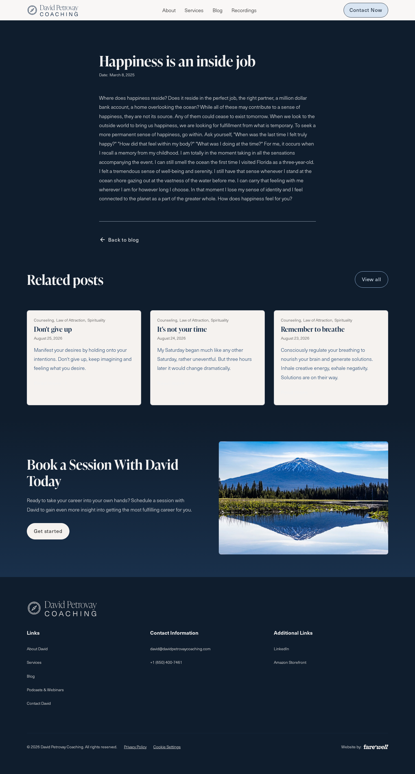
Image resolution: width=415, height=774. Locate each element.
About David (37, 648)
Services (194, 10)
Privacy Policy (135, 746)
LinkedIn (281, 648)
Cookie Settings (167, 746)
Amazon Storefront (290, 662)
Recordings (244, 10)
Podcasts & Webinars (45, 689)
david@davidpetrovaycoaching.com (180, 648)
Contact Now (366, 10)
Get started (48, 531)
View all (371, 279)
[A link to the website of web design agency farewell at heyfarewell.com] (376, 747)
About (169, 10)
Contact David (39, 703)
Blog (217, 10)
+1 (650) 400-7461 (166, 662)
